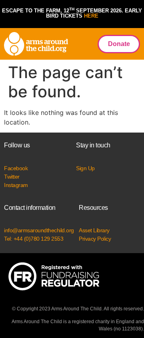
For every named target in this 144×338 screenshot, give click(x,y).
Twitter (12, 176)
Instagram (16, 185)
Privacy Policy (95, 238)
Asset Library (94, 230)
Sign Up (85, 168)
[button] (81, 44)
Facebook (16, 168)
